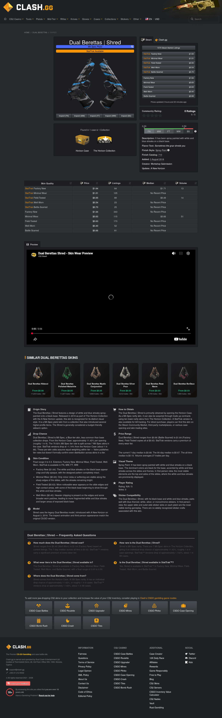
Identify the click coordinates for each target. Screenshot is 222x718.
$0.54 (95, 202)
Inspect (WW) (110, 115)
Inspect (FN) (64, 115)
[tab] (146, 40)
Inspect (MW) (79, 115)
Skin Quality (47, 183)
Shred (113, 42)
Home (27, 32)
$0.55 (95, 197)
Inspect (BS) (126, 115)
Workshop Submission (161, 163)
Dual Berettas (39, 32)
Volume (183, 183)
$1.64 (95, 188)
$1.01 (95, 193)
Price (86, 183)
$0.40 (95, 225)
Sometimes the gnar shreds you (170, 145)
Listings (116, 183)
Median (150, 183)
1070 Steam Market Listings (168, 47)
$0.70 (95, 207)
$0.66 (95, 230)
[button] (148, 19)
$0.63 (95, 216)
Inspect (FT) (95, 115)
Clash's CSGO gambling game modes (158, 597)
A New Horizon (158, 168)
